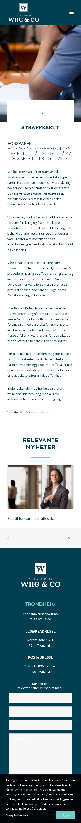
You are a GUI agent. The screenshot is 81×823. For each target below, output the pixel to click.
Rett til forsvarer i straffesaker (31, 518)
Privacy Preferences (17, 815)
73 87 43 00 (42, 619)
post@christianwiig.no (42, 614)
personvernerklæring (23, 790)
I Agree (66, 815)
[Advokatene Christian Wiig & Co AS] (23, 12)
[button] (71, 12)
